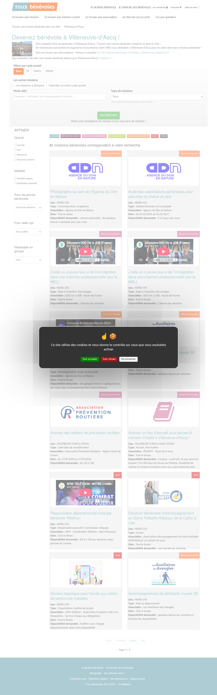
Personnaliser (128, 359)
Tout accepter (89, 359)
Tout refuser (109, 359)
